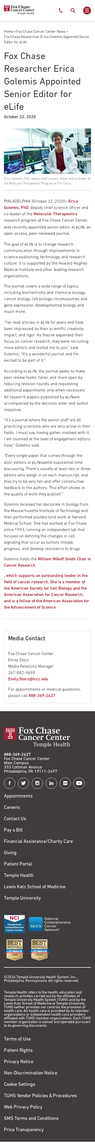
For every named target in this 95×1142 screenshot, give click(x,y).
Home (8, 32)
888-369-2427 (41, 696)
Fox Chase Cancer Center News (40, 32)
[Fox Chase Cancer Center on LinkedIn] (51, 783)
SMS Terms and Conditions (31, 1118)
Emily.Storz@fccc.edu (28, 679)
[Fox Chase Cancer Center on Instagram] (37, 783)
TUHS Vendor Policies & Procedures (40, 1096)
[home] (19, 14)
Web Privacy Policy (23, 1107)
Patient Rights (18, 1050)
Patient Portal (18, 864)
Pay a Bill (13, 830)
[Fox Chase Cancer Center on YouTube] (79, 783)
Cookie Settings (19, 1084)
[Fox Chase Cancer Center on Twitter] (23, 783)
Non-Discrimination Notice (30, 1073)
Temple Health (19, 875)
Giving (10, 853)
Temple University (22, 898)
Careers (12, 807)
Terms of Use (17, 1039)
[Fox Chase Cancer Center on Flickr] (65, 783)
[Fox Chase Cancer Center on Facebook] (9, 783)
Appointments (18, 796)
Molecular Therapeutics (55, 214)
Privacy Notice (18, 1062)
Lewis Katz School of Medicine (34, 887)
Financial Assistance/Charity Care (38, 841)
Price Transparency (24, 1130)
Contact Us (15, 819)
